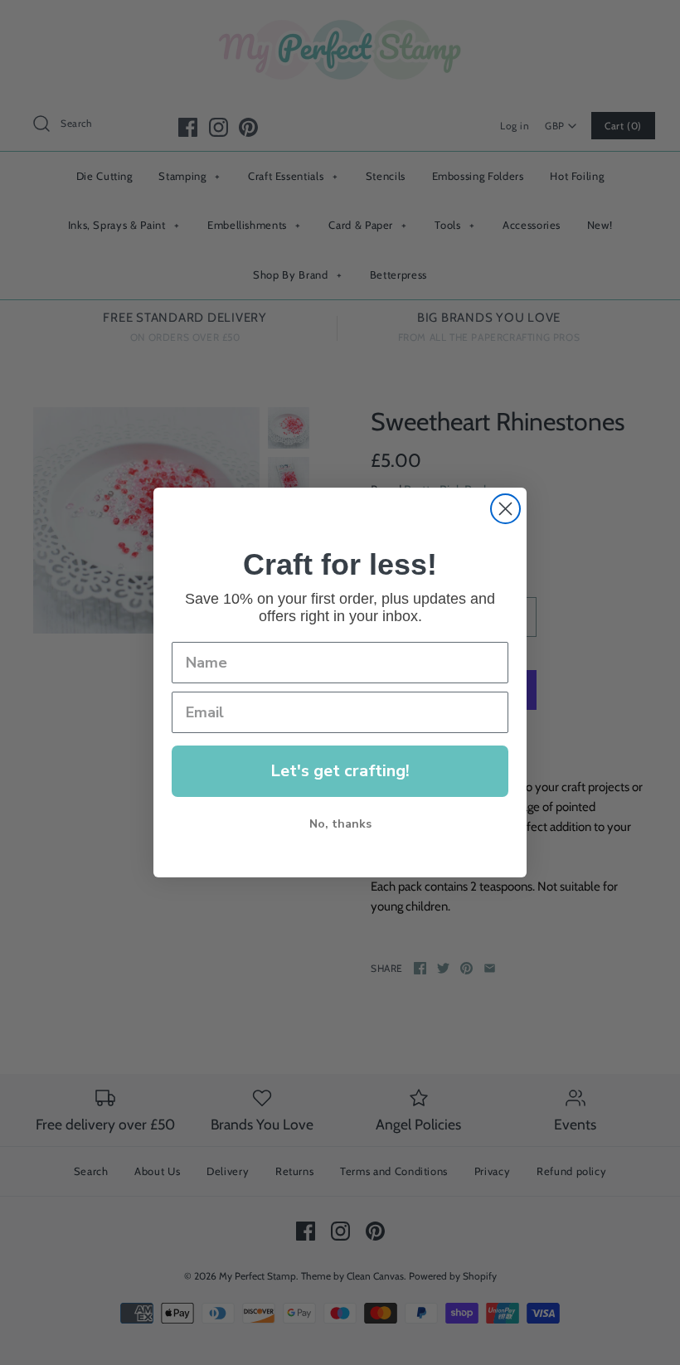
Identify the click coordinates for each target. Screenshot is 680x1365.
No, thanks (340, 824)
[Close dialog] (505, 508)
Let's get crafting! (340, 771)
